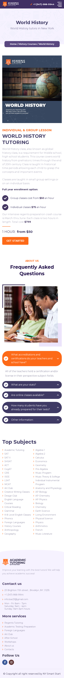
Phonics (8, 518)
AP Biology (41, 492)
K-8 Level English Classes (17, 514)
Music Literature (43, 533)
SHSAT (8, 461)
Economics (41, 461)
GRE (6, 472)
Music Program (43, 472)
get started (15, 240)
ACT (6, 465)
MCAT (7, 484)
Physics (39, 522)
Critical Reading (12, 507)
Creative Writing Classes (17, 492)
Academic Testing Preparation (20, 626)
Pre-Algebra (41, 469)
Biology (39, 503)
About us (9, 645)
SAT (6, 453)
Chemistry (40, 507)
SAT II (7, 457)
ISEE (7, 476)
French (39, 530)
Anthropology (11, 530)
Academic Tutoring (14, 450)
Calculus (39, 457)
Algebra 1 (40, 450)
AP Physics (41, 499)
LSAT (7, 480)
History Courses (28, 44)
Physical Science (44, 518)
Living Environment (45, 514)
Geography (10, 533)
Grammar (9, 511)
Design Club (10, 495)
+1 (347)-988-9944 (43, 4)
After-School (10, 638)
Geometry (40, 465)
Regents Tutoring (13, 622)
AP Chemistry (42, 495)
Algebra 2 (40, 453)
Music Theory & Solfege (47, 476)
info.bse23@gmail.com (16, 599)
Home (13, 44)
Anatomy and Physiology (48, 488)
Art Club (8, 488)
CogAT (7, 469)
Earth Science (42, 511)
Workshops (10, 642)
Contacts (9, 649)
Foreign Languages (14, 522)
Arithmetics (41, 526)
